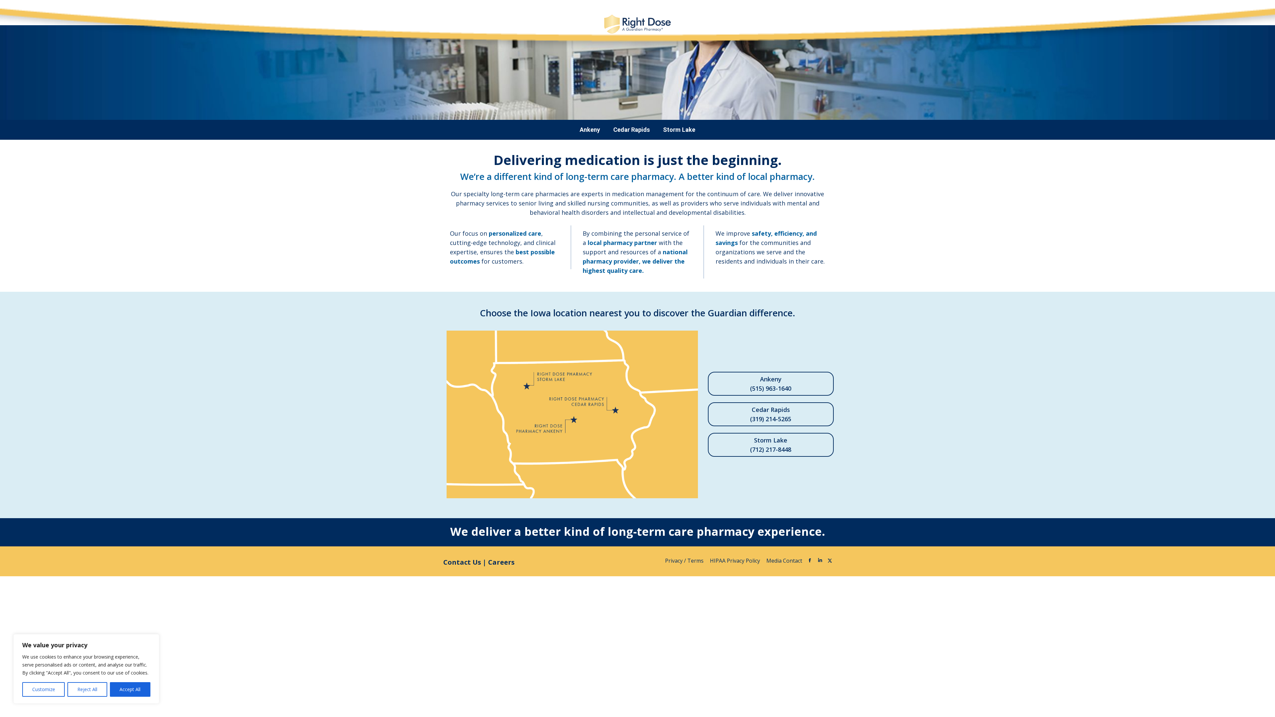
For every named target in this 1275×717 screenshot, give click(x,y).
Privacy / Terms (685, 560)
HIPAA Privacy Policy (735, 560)
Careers (501, 562)
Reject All (87, 689)
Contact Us (462, 562)
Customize (43, 689)
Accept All (130, 689)
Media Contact (784, 560)
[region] (86, 669)
